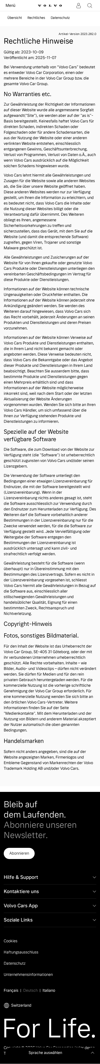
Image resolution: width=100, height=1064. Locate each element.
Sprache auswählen (45, 1052)
